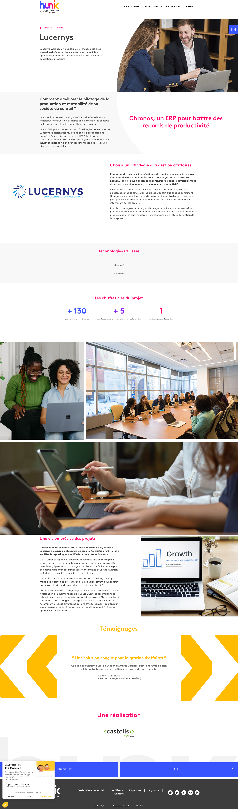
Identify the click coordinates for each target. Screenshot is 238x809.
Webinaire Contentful (91, 790)
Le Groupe (173, 6)
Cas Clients (131, 6)
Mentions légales (99, 806)
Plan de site (140, 806)
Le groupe (153, 790)
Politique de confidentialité (121, 806)
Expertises (151, 6)
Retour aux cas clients (53, 28)
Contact (190, 6)
